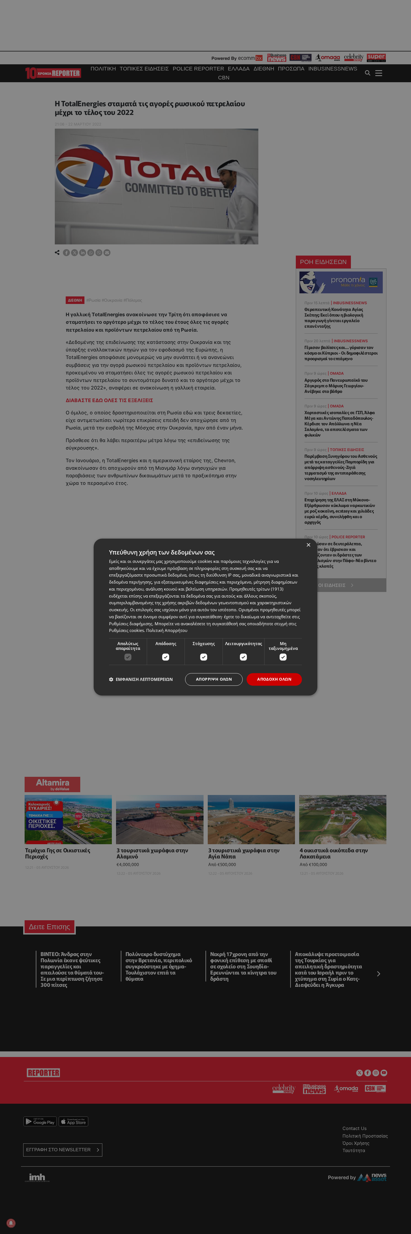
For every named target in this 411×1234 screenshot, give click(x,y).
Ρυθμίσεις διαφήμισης (130, 623)
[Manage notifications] (10, 1223)
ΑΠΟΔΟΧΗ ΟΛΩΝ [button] (274, 679)
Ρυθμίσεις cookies (126, 630)
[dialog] (205, 617)
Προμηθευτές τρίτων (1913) (256, 589)
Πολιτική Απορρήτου (166, 630)
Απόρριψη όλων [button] (214, 679)
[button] (141, 679)
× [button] (308, 545)
